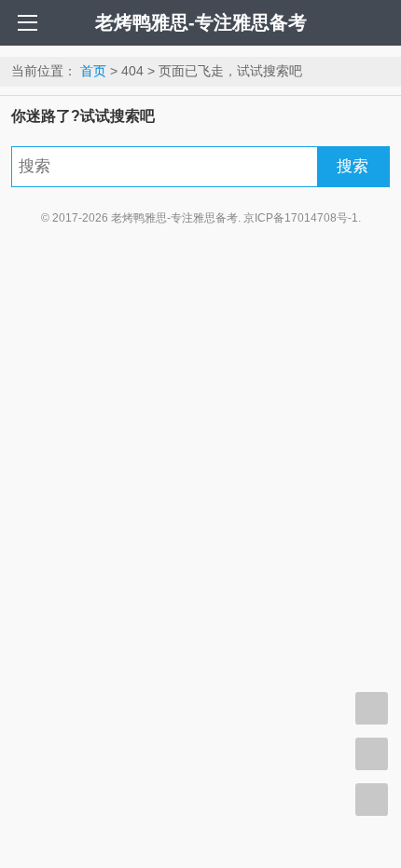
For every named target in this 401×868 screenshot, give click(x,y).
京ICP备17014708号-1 (300, 217)
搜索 (352, 166)
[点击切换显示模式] (371, 708)
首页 (93, 70)
